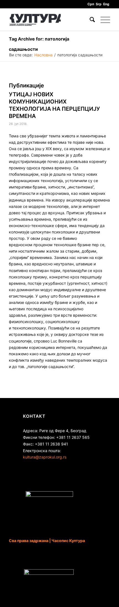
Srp (99, 4)
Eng (106, 4)
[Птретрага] (89, 20)
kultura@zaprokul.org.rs (44, 457)
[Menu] (102, 20)
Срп (90, 4)
